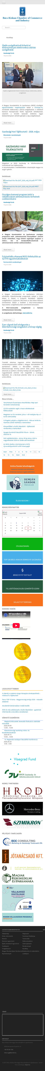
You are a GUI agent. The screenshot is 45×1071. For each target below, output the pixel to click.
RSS (16, 31)
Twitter (8, 31)
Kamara (4, 938)
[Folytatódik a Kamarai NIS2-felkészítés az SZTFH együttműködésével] (22, 281)
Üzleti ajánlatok (27, 943)
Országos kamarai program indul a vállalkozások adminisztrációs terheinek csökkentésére (21, 196)
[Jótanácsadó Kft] (22, 857)
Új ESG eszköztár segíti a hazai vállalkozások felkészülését (18, 410)
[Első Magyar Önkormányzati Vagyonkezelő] (22, 869)
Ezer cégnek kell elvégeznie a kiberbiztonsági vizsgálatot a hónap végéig (22, 325)
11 (30, 452)
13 (39, 452)
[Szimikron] (22, 824)
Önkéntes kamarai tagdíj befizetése (22, 472)
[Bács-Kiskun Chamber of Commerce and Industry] (22, 9)
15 (8, 455)
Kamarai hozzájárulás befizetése (22, 469)
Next (17, 455)
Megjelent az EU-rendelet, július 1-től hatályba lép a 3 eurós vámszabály (22, 415)
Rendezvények (26, 946)
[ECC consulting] (22, 842)
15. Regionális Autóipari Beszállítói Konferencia (20, 740)
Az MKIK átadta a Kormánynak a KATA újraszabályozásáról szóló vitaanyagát (16, 445)
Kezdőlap (25, 948)
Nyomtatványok (6, 954)
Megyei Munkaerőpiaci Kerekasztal (12, 951)
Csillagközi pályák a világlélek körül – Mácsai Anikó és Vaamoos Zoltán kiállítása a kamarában (22, 421)
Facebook (4, 31)
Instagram (12, 31)
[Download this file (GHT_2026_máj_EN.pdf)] (19, 186)
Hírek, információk (7, 936)
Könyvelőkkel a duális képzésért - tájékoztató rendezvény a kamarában (19, 427)
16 (13, 455)
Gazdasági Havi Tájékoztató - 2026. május (21, 131)
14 (4, 455)
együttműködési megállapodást (13, 107)
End (23, 455)
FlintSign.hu (39, 107)
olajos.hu (27, 1065)
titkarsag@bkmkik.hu (10, 1053)
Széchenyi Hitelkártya (28, 936)
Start (5, 452)
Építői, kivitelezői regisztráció (10, 943)
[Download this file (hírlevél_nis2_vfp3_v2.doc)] (20, 388)
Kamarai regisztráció (8, 941)
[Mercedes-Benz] (22, 809)
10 (26, 452)
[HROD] (22, 794)
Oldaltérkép (5, 933)
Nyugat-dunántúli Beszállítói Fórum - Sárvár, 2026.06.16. (19, 433)
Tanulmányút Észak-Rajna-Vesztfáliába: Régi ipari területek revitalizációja (20, 404)
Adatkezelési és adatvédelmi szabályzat (30, 952)
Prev (10, 452)
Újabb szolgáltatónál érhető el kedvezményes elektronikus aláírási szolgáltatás (19, 47)
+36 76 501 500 (8, 1049)
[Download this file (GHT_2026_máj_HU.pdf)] (19, 180)
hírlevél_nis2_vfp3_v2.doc (12, 390)
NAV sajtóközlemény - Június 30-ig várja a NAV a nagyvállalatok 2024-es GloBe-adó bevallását (20, 439)
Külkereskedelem (27, 941)
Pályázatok (25, 933)
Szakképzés (5, 946)
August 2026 (22, 513)
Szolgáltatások (6, 948)
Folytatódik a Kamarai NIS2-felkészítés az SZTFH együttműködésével (21, 257)
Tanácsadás (26, 938)
